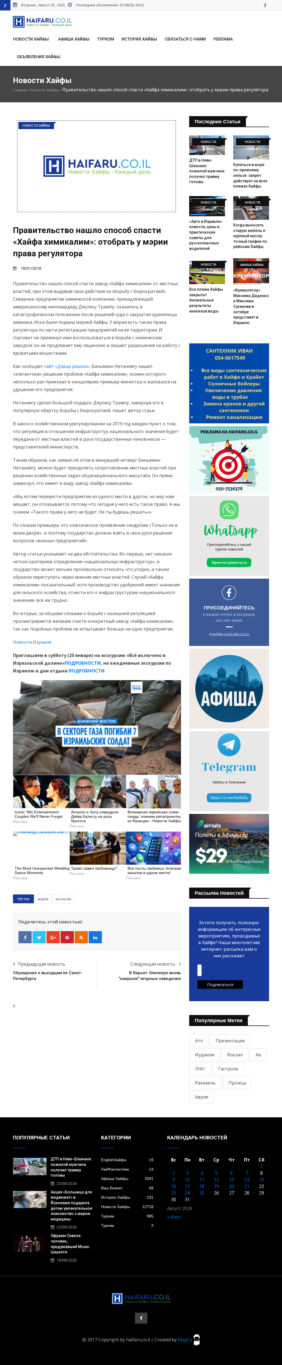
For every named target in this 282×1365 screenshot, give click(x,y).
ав (258, 1055)
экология (63, 898)
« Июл (173, 1217)
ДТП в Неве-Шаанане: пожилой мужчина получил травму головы (206, 171)
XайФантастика (127, 1169)
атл (199, 1041)
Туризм (105, 39)
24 (187, 1193)
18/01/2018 (31, 268)
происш (237, 1083)
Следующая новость (153, 964)
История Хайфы (139, 39)
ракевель (205, 1083)
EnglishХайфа (127, 1160)
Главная (20, 90)
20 (231, 1186)
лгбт (200, 1069)
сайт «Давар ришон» (66, 366)
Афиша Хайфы (74, 39)
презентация (230, 1041)
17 (187, 1186)
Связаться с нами (185, 39)
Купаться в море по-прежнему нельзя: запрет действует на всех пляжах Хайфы (250, 175)
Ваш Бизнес (127, 1188)
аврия (201, 1097)
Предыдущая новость (41, 964)
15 (261, 1180)
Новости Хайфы (31, 39)
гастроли (228, 1069)
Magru (185, 1339)
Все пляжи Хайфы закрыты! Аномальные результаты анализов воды (206, 300)
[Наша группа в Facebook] (265, 5)
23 (173, 1193)
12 (216, 1180)
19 (216, 1186)
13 (231, 1180)
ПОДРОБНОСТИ (83, 663)
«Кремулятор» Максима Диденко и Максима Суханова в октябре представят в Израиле (251, 306)
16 (173, 1186)
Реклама (223, 39)
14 (246, 1180)
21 (246, 1186)
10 (187, 1180)
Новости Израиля (32, 642)
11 (201, 1180)
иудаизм (204, 1055)
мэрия (43, 898)
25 (201, 1193)
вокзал (235, 1055)
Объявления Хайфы (38, 56)
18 (201, 1186)
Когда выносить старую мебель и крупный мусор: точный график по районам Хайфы (250, 236)
